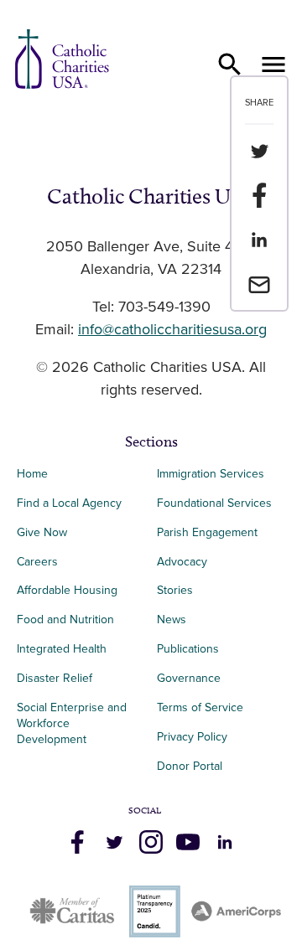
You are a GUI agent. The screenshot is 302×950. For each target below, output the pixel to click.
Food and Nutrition (65, 619)
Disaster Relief (54, 678)
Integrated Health (62, 649)
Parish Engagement (207, 532)
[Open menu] (273, 64)
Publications (188, 649)
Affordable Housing (67, 590)
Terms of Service (200, 707)
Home (32, 474)
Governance (189, 678)
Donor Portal (189, 766)
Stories (175, 590)
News (171, 619)
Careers (37, 562)
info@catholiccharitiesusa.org (172, 330)
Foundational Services (214, 503)
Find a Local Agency (69, 503)
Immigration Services (210, 474)
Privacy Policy (192, 737)
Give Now (42, 532)
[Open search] (230, 64)
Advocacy (182, 562)
